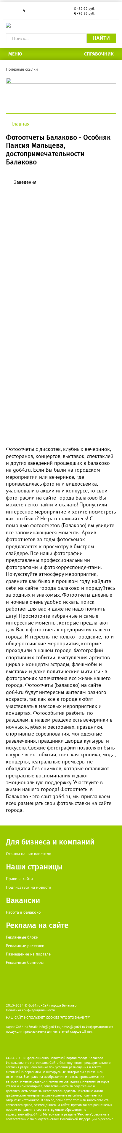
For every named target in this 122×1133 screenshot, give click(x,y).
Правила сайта (19, 878)
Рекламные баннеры (25, 962)
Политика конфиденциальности (30, 1010)
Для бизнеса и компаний (50, 842)
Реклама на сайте (37, 925)
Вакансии (23, 900)
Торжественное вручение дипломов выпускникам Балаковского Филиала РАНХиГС (61, 236)
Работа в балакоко (23, 912)
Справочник (99, 54)
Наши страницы (34, 866)
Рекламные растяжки (25, 945)
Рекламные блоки (22, 937)
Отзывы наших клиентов (28, 853)
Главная (21, 123)
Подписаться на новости (28, 887)
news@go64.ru (29, 1114)
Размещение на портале (28, 954)
